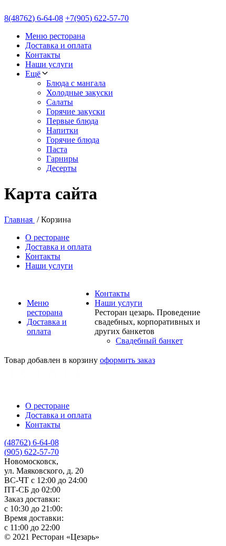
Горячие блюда (72, 139)
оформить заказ (127, 360)
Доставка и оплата (58, 45)
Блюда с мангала (76, 83)
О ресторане (47, 237)
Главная (19, 219)
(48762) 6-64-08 (31, 442)
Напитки (62, 130)
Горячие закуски (75, 111)
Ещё (32, 73)
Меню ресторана (55, 35)
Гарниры (62, 158)
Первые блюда (72, 120)
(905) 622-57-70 (31, 451)
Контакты (42, 54)
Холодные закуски (79, 92)
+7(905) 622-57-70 (97, 18)
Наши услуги (49, 64)
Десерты (61, 168)
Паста (56, 149)
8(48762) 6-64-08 (33, 18)
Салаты (59, 102)
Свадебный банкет (149, 340)
